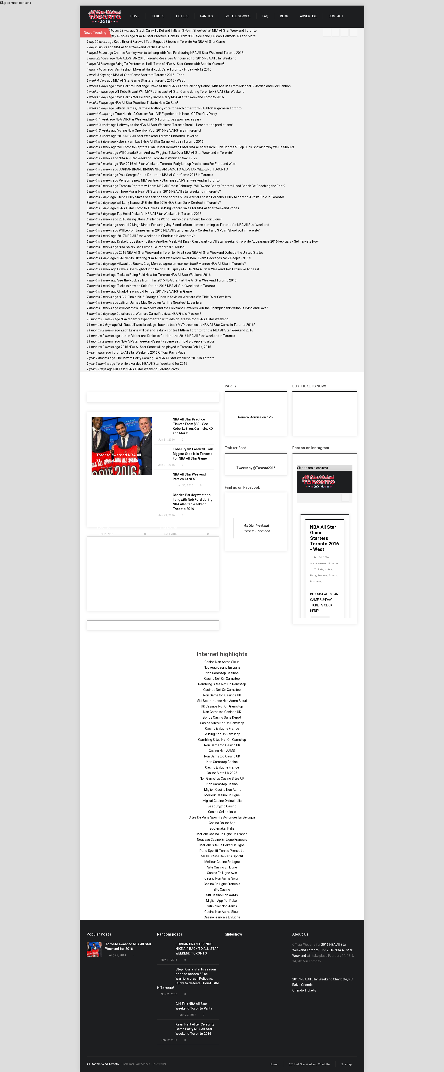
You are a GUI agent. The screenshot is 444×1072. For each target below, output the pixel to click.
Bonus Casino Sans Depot (222, 717)
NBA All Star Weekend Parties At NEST (129, 47)
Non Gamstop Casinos (222, 673)
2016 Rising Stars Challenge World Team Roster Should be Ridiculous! (154, 219)
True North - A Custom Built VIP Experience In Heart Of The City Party (152, 114)
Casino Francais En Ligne (222, 917)
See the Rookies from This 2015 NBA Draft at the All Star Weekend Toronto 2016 (162, 280)
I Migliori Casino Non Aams (222, 789)
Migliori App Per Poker (222, 900)
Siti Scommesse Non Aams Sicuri (222, 701)
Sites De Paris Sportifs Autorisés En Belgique (222, 817)
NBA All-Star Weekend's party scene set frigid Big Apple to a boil (151, 341)
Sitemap (346, 1064)
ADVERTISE (308, 16)
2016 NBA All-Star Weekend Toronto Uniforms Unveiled (142, 136)
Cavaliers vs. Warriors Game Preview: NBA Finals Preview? (144, 313)
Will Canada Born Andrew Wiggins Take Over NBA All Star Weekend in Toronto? (160, 152)
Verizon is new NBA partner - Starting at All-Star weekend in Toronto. (153, 180)
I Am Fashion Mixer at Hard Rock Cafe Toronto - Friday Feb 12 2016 (149, 69)
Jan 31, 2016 (166, 439)
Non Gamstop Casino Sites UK (222, 778)
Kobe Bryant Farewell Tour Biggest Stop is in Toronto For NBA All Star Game (156, 41)
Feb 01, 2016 (106, 534)
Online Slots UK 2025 (222, 773)
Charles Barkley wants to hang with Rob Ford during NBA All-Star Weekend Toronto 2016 (165, 53)
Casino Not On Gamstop (222, 678)
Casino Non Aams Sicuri (222, 662)
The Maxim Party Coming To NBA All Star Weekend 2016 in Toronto (151, 358)
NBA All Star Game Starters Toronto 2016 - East (135, 75)
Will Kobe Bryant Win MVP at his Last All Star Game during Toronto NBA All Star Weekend (165, 91)
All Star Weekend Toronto (103, 1064)
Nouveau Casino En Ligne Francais (222, 839)
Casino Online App (222, 823)
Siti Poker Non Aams (222, 906)
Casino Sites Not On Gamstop (222, 723)
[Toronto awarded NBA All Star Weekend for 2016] (94, 949)
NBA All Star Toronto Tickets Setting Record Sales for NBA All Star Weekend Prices (163, 208)
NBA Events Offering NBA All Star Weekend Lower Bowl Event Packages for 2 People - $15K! (169, 258)
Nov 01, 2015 (169, 994)
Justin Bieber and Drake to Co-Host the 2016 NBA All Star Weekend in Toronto (161, 336)
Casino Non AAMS (222, 751)
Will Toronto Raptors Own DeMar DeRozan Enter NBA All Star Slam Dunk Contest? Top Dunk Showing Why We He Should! (190, 147)
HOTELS (182, 16)
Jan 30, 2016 (185, 485)
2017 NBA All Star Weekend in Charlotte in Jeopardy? (141, 236)
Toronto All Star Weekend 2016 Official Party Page (136, 352)
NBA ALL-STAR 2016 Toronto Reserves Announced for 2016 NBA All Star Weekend (161, 58)
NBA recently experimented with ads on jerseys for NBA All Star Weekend (157, 319)
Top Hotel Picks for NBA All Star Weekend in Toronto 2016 (144, 214)
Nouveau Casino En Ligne (222, 667)
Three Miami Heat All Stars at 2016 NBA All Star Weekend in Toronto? (154, 191)
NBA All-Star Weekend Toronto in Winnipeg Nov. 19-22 (142, 158)
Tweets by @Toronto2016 (255, 468)
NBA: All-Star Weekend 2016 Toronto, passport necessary (144, 119)
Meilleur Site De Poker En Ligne (222, 845)
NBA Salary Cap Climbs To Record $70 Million (136, 247)
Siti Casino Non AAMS (222, 895)
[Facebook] (327, 33)
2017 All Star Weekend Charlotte (309, 1064)
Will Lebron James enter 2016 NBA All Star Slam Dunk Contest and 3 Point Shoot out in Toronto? (174, 230)
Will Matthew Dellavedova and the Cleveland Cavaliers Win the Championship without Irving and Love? (177, 308)
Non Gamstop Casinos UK (222, 695)
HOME (134, 16)
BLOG (284, 16)
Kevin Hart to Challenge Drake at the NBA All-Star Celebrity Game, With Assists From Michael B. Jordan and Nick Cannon (189, 86)
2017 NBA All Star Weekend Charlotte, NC (322, 979)
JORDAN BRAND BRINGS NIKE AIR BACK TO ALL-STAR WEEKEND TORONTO (157, 169)
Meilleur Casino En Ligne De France (222, 834)
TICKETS (157, 16)
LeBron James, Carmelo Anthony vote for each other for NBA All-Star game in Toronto (164, 108)
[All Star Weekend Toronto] (104, 16)
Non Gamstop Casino (222, 762)
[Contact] (344, 33)
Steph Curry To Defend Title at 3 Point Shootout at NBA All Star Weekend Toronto (182, 30)
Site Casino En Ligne (222, 867)
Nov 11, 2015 (169, 959)
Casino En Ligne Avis (222, 873)
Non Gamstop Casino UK (222, 745)
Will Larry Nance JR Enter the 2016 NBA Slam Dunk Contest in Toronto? (154, 202)
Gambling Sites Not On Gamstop (222, 684)
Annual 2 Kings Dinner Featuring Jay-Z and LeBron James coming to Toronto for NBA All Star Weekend (178, 225)
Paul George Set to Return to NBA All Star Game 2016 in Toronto (150, 175)
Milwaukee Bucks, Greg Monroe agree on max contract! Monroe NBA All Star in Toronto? (166, 264)
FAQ (265, 16)
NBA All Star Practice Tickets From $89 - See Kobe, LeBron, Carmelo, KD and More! (182, 36)
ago (109, 467)
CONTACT (336, 16)
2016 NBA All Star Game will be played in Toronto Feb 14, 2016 (149, 347)
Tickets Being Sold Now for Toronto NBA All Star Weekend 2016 (149, 275)
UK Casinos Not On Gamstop (222, 706)
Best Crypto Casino (222, 806)
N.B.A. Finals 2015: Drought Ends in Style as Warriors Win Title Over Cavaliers (159, 297)
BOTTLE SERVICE (238, 16)
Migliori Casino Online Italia (222, 801)
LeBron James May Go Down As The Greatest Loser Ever (145, 302)
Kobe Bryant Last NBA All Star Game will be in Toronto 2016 (145, 141)
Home (273, 1064)
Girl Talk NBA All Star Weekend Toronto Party (133, 369)
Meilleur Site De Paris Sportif (222, 856)
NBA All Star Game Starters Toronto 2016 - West (136, 80)
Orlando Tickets (304, 990)
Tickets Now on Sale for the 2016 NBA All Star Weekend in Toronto (151, 286)
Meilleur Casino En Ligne (222, 795)
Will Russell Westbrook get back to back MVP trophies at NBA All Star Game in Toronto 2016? (171, 325)
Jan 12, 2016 (169, 1040)
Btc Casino (222, 889)
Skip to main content (15, 3)
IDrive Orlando (302, 985)
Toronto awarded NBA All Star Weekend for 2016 (137, 363)
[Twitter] (336, 33)
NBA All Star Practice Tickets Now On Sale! (132, 103)
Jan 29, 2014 (187, 1014)
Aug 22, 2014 (117, 955)
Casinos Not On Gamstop (222, 690)
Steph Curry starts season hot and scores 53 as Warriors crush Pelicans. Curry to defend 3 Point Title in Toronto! (185, 197)
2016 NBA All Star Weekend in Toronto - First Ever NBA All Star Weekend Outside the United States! (175, 252)
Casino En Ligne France (222, 728)
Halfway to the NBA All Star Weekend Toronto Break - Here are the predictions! (160, 125)
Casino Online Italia (222, 812)
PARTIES (206, 16)
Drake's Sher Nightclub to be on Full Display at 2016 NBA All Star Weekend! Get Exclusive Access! (173, 269)
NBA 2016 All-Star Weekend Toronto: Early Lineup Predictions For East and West (162, 164)
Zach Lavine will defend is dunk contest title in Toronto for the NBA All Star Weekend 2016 (170, 330)
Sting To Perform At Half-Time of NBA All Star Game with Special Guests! (155, 64)
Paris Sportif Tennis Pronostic (222, 851)
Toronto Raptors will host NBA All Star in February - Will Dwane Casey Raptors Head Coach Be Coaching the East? (186, 186)
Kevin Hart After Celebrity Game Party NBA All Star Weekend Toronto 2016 (155, 97)
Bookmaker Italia (222, 828)
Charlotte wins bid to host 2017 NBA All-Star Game (139, 291)
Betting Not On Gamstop (222, 734)
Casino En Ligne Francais (222, 884)
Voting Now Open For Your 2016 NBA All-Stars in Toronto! (144, 130)
